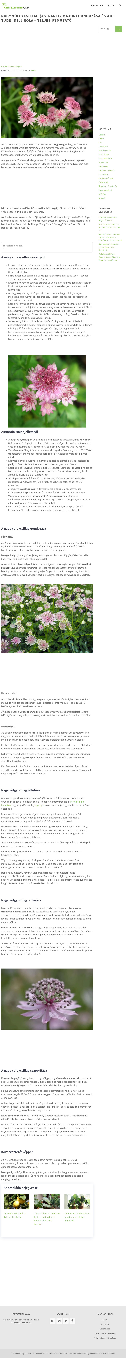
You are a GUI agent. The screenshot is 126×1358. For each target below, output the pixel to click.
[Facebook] (72, 1321)
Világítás (102, 194)
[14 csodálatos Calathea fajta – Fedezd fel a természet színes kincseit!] (47, 1207)
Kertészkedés (7, 66)
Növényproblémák (107, 170)
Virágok (18, 66)
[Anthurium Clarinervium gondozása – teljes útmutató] (77, 1207)
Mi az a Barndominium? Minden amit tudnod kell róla (109, 227)
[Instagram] (52, 1321)
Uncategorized (105, 190)
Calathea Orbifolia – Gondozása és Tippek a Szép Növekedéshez (109, 257)
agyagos (39, 805)
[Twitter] (66, 1321)
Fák (100, 142)
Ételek (101, 138)
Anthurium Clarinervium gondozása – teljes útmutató (76, 1217)
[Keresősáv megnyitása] (120, 5)
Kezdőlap (97, 5)
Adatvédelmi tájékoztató (105, 1338)
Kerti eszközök (105, 158)
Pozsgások (104, 174)
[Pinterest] (59, 1321)
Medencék (103, 162)
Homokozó (103, 146)
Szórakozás (104, 182)
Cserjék (102, 134)
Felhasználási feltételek (105, 1333)
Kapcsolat (105, 1324)
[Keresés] (118, 29)
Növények (103, 166)
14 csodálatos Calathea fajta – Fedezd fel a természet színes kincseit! (110, 237)
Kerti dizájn (104, 154)
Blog (111, 5)
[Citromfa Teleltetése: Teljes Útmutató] (16, 1207)
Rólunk (105, 1319)
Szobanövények (106, 178)
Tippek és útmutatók (108, 186)
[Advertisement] (47, 43)
